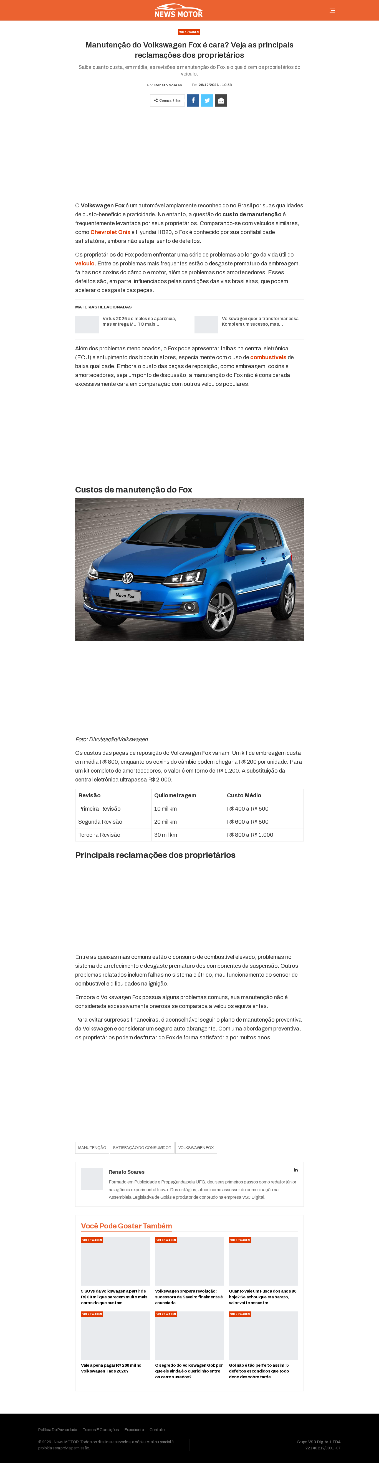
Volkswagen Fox (196, 1148)
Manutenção (92, 1148)
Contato (157, 1430)
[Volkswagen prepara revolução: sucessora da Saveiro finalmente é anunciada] (189, 1261)
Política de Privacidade (57, 1430)
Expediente (134, 1430)
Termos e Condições (101, 1430)
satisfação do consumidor (142, 1148)
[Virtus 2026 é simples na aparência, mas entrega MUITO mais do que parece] (87, 325)
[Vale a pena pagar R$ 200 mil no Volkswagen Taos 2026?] (115, 1335)
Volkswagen (189, 32)
